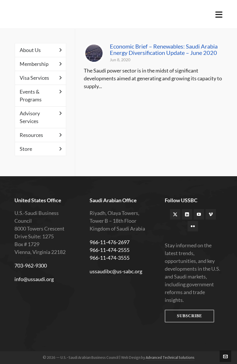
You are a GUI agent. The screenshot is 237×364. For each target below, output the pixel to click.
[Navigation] (219, 14)
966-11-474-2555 (109, 250)
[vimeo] (210, 214)
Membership (34, 64)
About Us (30, 50)
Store (26, 149)
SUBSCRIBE (189, 316)
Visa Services (34, 78)
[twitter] (175, 214)
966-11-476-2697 (109, 242)
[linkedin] (187, 214)
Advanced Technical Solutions (170, 357)
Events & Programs (31, 95)
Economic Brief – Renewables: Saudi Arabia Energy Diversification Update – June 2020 (164, 49)
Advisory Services (30, 117)
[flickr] (193, 226)
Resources (31, 135)
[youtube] (199, 214)
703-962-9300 (30, 265)
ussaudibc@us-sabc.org (116, 271)
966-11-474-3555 (109, 258)
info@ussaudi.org (34, 279)
